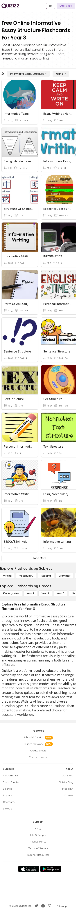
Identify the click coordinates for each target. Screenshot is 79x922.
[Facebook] (43, 906)
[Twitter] (36, 906)
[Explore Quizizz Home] (10, 5)
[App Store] (28, 869)
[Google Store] (50, 869)
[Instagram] (49, 906)
